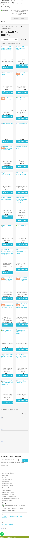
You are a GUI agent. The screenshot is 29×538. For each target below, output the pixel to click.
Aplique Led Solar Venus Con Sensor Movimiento (7, 370)
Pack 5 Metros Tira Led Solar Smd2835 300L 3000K (7, 396)
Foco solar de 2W (21, 137)
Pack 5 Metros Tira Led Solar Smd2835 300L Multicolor (22, 370)
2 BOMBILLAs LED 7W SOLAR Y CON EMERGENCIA (7, 161)
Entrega (4, 477)
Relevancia (9, 39)
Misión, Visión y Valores (8, 492)
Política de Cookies (7, 483)
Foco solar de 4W (7, 137)
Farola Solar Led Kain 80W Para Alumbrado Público (21, 319)
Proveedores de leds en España (10, 498)
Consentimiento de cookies (8, 537)
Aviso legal (5, 475)
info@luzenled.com (7, 524)
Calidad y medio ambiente (9, 496)
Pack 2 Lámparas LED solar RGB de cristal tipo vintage (7, 61)
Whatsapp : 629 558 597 (8, 2)
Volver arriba (21, 414)
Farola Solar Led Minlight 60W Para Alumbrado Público (7, 292)
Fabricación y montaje (8, 494)
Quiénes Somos (6, 490)
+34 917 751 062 (18, 0)
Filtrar (23, 39)
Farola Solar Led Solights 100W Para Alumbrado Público (7, 319)
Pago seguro (5, 481)
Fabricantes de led (7, 500)
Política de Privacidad (7, 485)
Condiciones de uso (7, 479)
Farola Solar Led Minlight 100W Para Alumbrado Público (22, 292)
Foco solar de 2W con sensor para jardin (21, 112)
